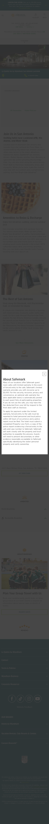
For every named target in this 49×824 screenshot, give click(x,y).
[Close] (44, 374)
